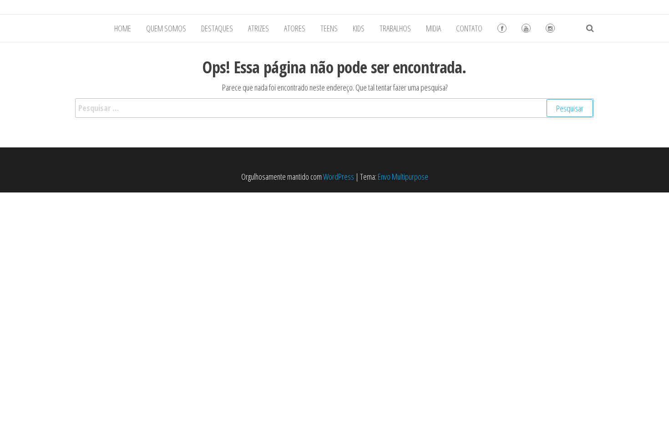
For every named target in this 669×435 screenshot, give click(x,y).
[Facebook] (502, 28)
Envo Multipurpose (403, 176)
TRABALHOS (395, 28)
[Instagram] (550, 28)
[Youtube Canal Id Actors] (526, 28)
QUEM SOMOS (166, 28)
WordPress (338, 176)
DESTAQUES (217, 28)
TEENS (329, 28)
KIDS (359, 28)
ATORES (294, 28)
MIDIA (433, 28)
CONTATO (469, 28)
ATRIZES (258, 28)
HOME (122, 28)
